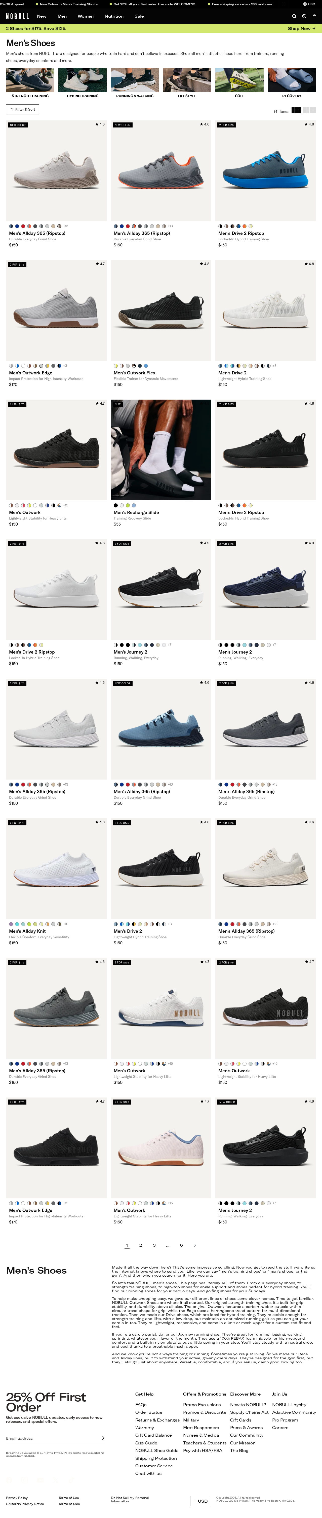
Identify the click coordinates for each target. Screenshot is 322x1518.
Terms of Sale (69, 1503)
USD (204, 1502)
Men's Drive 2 (232, 372)
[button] (284, 4)
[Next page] (194, 1245)
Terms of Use (69, 1497)
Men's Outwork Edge (30, 372)
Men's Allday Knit (27, 931)
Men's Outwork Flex (134, 372)
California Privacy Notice (25, 1503)
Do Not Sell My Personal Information (130, 1499)
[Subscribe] (101, 1438)
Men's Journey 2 (130, 652)
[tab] (11, 226)
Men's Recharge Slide (136, 512)
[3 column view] (296, 110)
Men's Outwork (25, 512)
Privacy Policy (17, 1497)
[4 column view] (309, 110)
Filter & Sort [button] (25, 109)
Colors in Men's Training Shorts (58, 4)
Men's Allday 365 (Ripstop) (37, 233)
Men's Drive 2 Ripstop (241, 233)
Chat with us (148, 1473)
